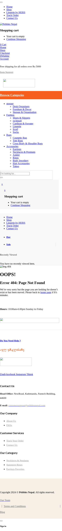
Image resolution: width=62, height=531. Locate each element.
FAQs (9, 425)
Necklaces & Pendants (17, 460)
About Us (11, 421)
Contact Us (11, 445)
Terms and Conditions (15, 506)
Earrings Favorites (15, 469)
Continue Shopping (16, 39)
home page (45, 292)
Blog (2, 512)
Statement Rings (14, 465)
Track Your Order (15, 440)
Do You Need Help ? (10, 340)
